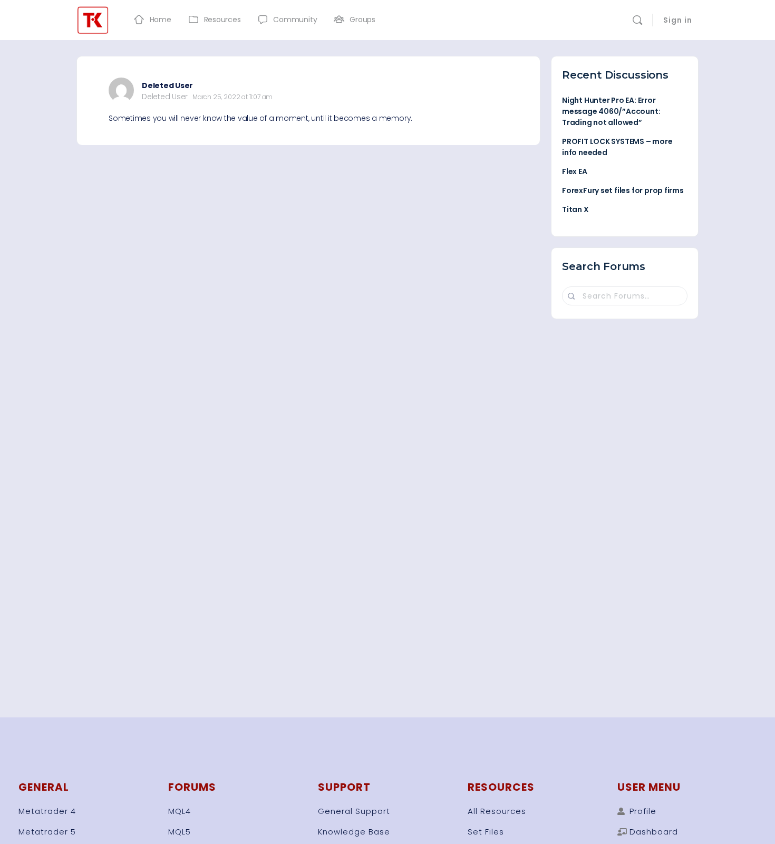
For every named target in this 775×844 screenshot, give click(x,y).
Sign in (677, 20)
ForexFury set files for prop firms (623, 190)
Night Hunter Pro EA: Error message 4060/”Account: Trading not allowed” (611, 111)
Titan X (575, 209)
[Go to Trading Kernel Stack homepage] (92, 18)
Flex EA (574, 171)
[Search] (637, 20)
